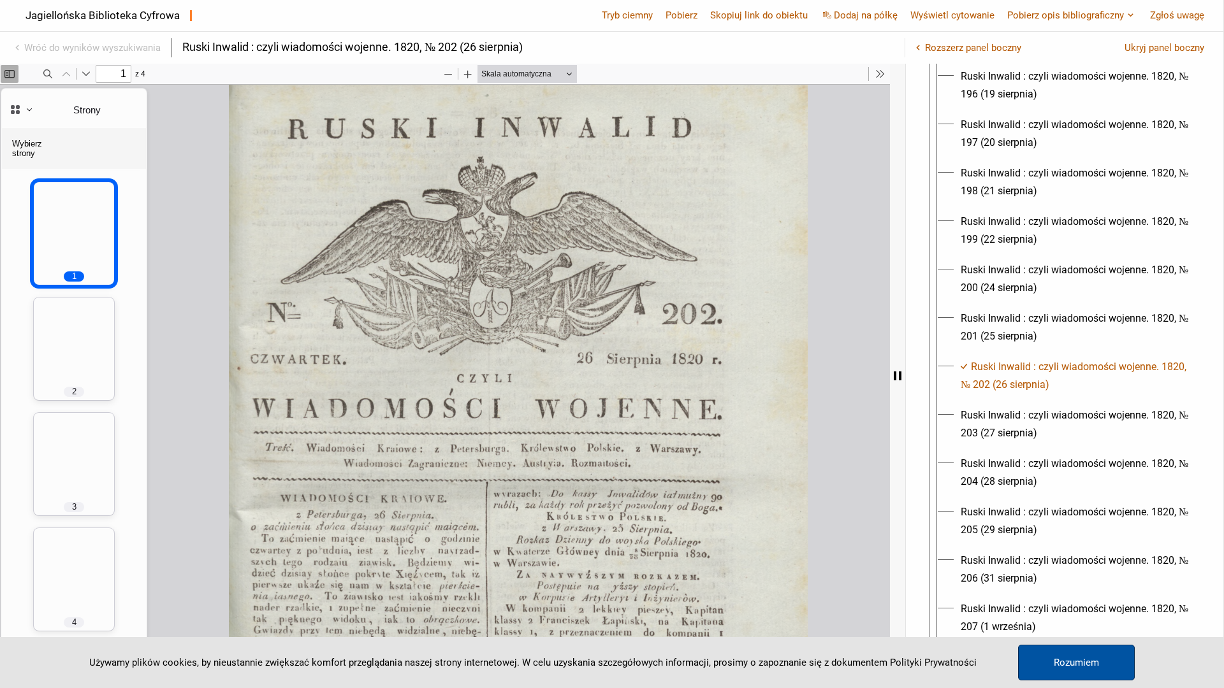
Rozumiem (1076, 662)
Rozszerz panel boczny (973, 48)
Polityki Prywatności (933, 662)
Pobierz (681, 15)
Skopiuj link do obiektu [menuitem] (759, 15)
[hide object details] (897, 376)
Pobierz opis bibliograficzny (1065, 15)
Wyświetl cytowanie (952, 15)
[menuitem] (1076, 85)
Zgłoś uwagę (1177, 15)
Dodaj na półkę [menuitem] (866, 15)
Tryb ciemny (627, 15)
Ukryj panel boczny (1164, 48)
